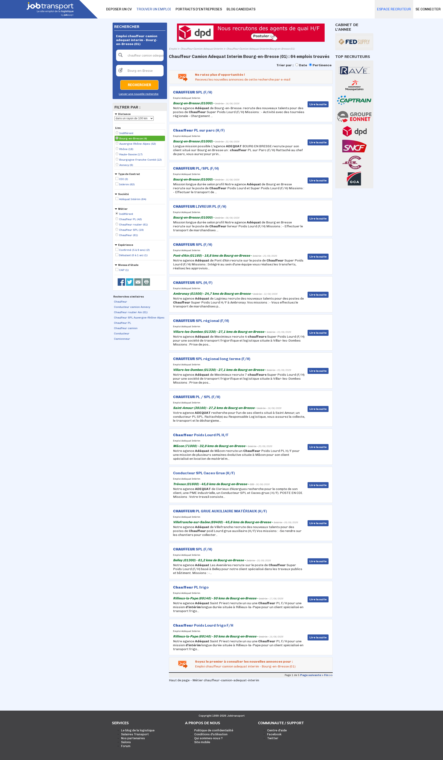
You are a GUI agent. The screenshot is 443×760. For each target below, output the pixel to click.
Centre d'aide (277, 730)
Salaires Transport (135, 734)
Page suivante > (311, 675)
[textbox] (140, 55)
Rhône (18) (126, 149)
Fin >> (328, 675)
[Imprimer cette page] (146, 282)
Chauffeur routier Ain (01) (131, 312)
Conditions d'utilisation (210, 734)
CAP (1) (124, 270)
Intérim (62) (127, 184)
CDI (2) (123, 179)
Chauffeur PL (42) (130, 219)
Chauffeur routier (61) (133, 224)
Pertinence (322, 65)
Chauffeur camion (126, 328)
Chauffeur (120, 301)
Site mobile (202, 742)
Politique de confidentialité (213, 730)
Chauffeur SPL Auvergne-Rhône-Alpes (139, 317)
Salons (126, 742)
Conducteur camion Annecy (132, 307)
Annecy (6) (126, 165)
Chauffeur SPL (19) (131, 229)
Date (303, 65)
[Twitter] (129, 282)
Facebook (274, 734)
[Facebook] (121, 282)
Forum (125, 746)
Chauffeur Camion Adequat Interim (201, 48)
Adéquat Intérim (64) (132, 199)
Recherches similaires (128, 296)
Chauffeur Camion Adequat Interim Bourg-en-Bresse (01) (260, 48)
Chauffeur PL (122, 322)
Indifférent (126, 133)
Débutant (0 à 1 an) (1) (133, 255)
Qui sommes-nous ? (208, 738)
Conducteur (121, 333)
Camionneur (122, 338)
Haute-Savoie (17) (131, 154)
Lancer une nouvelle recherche (139, 94)
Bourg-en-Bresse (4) (133, 138)
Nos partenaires (133, 738)
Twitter (272, 738)
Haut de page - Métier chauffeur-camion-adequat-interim (214, 680)
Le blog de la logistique (138, 730)
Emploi (173, 48)
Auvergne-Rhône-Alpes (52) (137, 143)
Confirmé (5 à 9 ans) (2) (134, 250)
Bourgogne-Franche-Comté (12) (140, 159)
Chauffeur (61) (128, 235)
